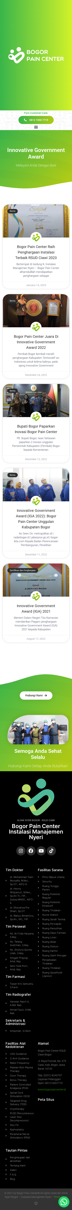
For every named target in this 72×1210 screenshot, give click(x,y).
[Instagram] (20, 850)
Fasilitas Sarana (50, 870)
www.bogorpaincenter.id (52, 1089)
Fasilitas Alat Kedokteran (16, 1045)
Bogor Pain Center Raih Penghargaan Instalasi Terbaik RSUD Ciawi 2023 (36, 252)
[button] (36, 127)
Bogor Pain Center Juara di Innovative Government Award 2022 (36, 342)
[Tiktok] (51, 850)
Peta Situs (46, 1099)
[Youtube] (41, 850)
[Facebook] (31, 850)
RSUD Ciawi (60, 1196)
